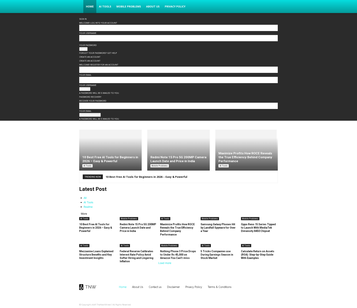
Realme (88, 206)
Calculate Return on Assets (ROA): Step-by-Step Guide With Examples (257, 254)
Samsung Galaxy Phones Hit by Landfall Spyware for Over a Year (218, 227)
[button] (273, 7)
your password (88, 45)
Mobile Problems (128, 6)
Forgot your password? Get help (98, 53)
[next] (273, 176)
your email (85, 74)
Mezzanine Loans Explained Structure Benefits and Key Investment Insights (96, 254)
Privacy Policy (175, 6)
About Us (153, 6)
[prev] (271, 176)
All (85, 197)
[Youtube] (274, 287)
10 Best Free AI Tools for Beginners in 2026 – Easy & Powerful (110, 159)
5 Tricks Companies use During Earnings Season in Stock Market (217, 254)
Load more (164, 262)
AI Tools (105, 6)
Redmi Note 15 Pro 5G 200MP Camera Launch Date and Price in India (178, 159)
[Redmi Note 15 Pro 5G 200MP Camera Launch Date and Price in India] (178, 150)
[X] (267, 287)
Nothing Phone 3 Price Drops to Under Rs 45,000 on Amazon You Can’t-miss (178, 254)
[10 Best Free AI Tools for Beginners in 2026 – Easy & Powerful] (110, 150)
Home (90, 6)
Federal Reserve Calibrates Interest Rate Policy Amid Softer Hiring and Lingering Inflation (136, 256)
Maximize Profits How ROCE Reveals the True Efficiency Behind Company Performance (245, 157)
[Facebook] (252, 287)
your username (87, 33)
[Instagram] (259, 287)
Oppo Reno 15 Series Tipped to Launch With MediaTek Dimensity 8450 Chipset (258, 227)
